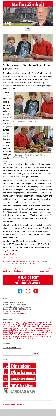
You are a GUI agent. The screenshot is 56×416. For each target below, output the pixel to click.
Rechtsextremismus (18, 332)
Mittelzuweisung (19, 330)
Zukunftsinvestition (24, 338)
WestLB (6, 338)
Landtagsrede (40, 329)
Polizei (6, 332)
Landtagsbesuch (27, 329)
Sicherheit (24, 335)
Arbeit (13, 323)
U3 (37, 336)
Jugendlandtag (8, 327)
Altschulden (7, 323)
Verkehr (47, 336)
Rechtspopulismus (33, 332)
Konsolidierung (9, 329)
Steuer (34, 335)
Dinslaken (14, 262)
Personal (47, 330)
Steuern (17, 336)
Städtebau (31, 336)
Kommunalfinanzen (36, 326)
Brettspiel (36, 262)
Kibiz (16, 327)
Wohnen (11, 338)
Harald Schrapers (29, 264)
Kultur (17, 329)
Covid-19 (22, 324)
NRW (21, 262)
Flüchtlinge (33, 324)
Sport (30, 335)
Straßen (23, 336)
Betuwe (32, 323)
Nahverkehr (32, 330)
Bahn (26, 323)
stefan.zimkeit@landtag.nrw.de (14, 314)
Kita (21, 326)
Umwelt (40, 336)
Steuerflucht (41, 335)
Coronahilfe (12, 325)
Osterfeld (40, 330)
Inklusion (41, 324)
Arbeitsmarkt (20, 323)
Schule (15, 334)
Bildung (38, 323)
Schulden (43, 332)
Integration (48, 324)
